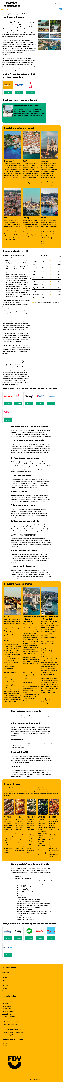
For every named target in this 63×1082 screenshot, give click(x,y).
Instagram (5, 1045)
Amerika (4, 980)
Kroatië (4, 977)
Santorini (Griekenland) (8, 1016)
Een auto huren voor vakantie (12, 1027)
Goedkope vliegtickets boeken (12, 1029)
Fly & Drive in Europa (13, 14)
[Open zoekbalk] (55, 4)
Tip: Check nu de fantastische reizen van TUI (46, 302)
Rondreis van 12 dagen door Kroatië (26, 105)
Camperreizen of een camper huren (13, 1032)
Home (4, 14)
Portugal (4, 988)
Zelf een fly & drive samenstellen (11, 1021)
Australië (5, 985)
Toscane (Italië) (6, 1006)
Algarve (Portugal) (7, 1008)
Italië (3, 975)
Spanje (4, 990)
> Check (8, 92)
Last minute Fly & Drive (8, 1035)
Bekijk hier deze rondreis (24, 119)
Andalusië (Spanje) (7, 1011)
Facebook (5, 1043)
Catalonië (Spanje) (7, 1014)
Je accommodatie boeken (11, 1024)
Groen (32, 880)
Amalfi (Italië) (6, 1003)
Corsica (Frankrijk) (7, 1001)
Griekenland (5, 972)
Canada (4, 983)
